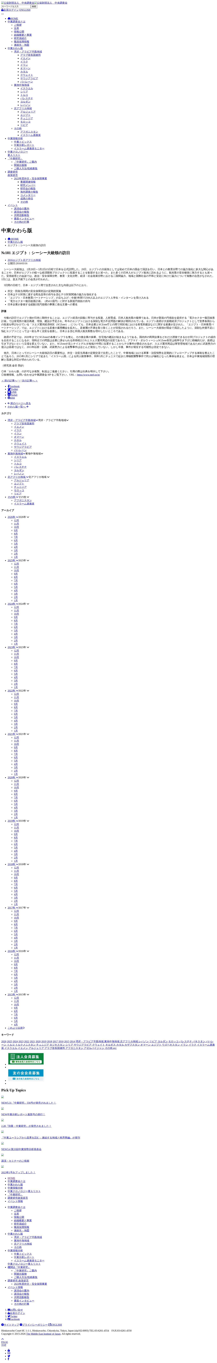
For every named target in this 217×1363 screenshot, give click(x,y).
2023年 (12, 647)
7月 (16, 537)
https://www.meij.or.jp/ (88, 374)
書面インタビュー (24, 218)
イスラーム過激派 (30, 135)
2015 (66, 1041)
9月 (16, 530)
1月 (16, 557)
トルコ (24, 95)
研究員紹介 (20, 38)
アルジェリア (28, 111)
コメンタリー (28, 195)
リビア (24, 125)
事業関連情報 (28, 181)
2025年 (12, 560)
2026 (3, 1041)
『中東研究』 (15, 158)
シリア (24, 91)
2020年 (12, 777)
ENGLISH (25, 10)
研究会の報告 (28, 188)
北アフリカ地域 (23, 108)
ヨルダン (25, 101)
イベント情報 (15, 1201)
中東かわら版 (15, 48)
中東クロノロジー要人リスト (24, 1191)
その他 (18, 128)
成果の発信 (26, 198)
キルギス (110, 1044)
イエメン (25, 58)
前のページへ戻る (20, 403)
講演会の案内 (21, 208)
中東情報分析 (15, 138)
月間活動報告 (21, 215)
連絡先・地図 (21, 45)
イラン (24, 65)
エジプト (25, 115)
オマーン (25, 68)
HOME (11, 1178)
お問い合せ (16, 1309)
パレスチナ (26, 98)
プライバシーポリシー (35, 1324)
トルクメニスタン (25, 1044)
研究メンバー (28, 185)
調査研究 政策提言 (18, 1280)
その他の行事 (21, 222)
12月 (16, 520)
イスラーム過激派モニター (29, 148)
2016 (61, 1041)
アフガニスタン (29, 131)
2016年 (12, 951)
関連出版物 (20, 165)
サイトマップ (11, 1324)
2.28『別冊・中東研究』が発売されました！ (26, 1126)
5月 (16, 543)
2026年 (12, 517)
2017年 (12, 907)
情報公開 (19, 31)
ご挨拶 (18, 25)
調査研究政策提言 (18, 1198)
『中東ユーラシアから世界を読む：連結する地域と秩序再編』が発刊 (40, 1137)
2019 (43, 1041)
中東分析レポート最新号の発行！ (23, 1114)
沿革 (16, 28)
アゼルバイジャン (94, 1048)
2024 (15, 1041)
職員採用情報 (21, 41)
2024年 (12, 603)
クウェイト (26, 75)
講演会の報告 (21, 212)
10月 (16, 527)
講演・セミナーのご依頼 (15, 1160)
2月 (16, 553)
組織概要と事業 (23, 35)
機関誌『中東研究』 (19, 1267)
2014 (72, 1041)
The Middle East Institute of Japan (43, 1333)
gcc (115, 1048)
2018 (49, 1041)
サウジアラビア (29, 78)
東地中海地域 (21, 85)
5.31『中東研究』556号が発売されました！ (28, 1102)
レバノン (25, 105)
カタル (24, 71)
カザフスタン (132, 1044)
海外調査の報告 (29, 191)
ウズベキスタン (171, 1044)
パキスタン (199, 1041)
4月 (16, 547)
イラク (24, 61)
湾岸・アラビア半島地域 (28, 51)
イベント (13, 205)
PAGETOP (4, 1343)
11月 (16, 523)
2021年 (12, 734)
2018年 (12, 864)
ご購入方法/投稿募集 (25, 168)
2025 (9, 1041)
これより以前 (15, 1028)
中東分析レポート (24, 145)
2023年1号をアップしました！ (18, 1172)
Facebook (15, 1319)
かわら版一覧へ (17, 406)
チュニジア (26, 118)
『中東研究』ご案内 (25, 161)
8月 (16, 533)
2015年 (12, 994)
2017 (55, 1041)
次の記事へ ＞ (30, 380)
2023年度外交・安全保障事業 (30, 178)
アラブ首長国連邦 (30, 55)
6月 (16, 540)
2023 (21, 1041)
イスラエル (26, 88)
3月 (16, 550)
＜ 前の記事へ (9, 380)
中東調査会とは (16, 21)
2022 (26, 1041)
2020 (38, 1041)
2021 (32, 1041)
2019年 (12, 821)
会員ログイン (17, 1313)
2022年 (12, 690)
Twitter (13, 1316)
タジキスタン (57, 1044)
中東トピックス (23, 141)
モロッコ (25, 121)
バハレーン (26, 81)
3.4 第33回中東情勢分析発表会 (21, 1149)
